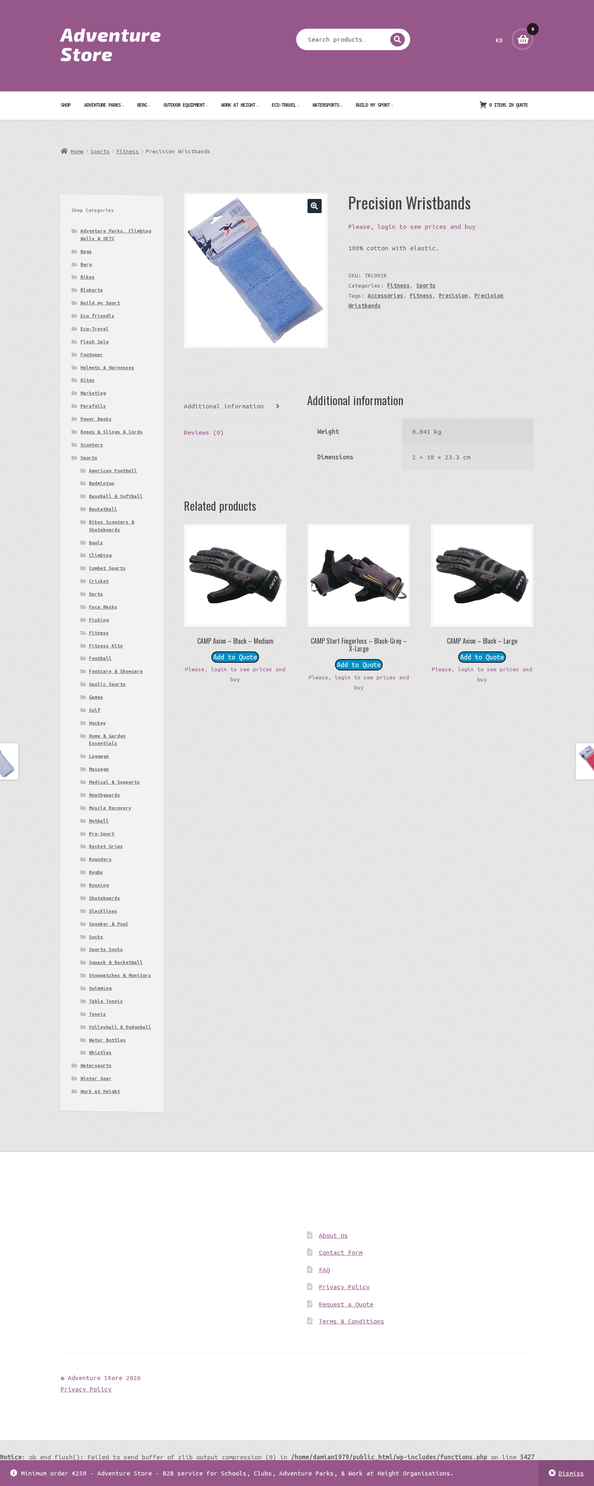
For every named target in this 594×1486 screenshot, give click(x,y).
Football (100, 658)
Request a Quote (346, 1304)
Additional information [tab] (224, 406)
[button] (315, 206)
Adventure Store (111, 44)
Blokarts (91, 289)
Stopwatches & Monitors (120, 975)
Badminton (101, 483)
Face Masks (103, 606)
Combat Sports (107, 568)
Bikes (87, 276)
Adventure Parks (102, 105)
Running (99, 885)
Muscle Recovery (110, 807)
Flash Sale (94, 341)
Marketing (93, 392)
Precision (453, 295)
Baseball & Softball (116, 496)
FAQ (324, 1269)
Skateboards (104, 897)
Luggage (99, 756)
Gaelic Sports (107, 684)
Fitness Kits (106, 645)
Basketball (103, 509)
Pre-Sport (101, 833)
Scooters (91, 444)
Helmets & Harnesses (107, 367)
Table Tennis (106, 1001)
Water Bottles (107, 1039)
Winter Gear (96, 1078)
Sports (100, 151)
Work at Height (238, 105)
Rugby (96, 872)
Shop (65, 105)
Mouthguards (104, 794)
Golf (94, 709)
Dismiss (571, 1473)
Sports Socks (106, 949)
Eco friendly (97, 315)
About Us (333, 1235)
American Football (113, 470)
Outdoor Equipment (183, 105)
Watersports (325, 105)
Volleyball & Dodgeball (120, 1026)
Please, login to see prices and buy (412, 226)
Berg (142, 105)
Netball (99, 820)
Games (96, 697)
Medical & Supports (114, 781)
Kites (87, 380)
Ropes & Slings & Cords (111, 431)
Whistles (100, 1052)
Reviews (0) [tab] (204, 432)
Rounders (100, 859)
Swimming (100, 988)
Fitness (127, 151)
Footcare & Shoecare (116, 671)
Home (77, 151)
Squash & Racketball (116, 962)
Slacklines (103, 910)
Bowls (96, 542)
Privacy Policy (344, 1286)
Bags (86, 251)
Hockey (97, 722)
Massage (99, 769)
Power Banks (96, 418)
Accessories (385, 295)
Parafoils (93, 405)
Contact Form (340, 1252)
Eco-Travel (284, 105)
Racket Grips (106, 846)
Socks (96, 936)
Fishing (99, 619)
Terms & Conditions (351, 1321)
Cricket (99, 580)
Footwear (91, 354)
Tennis (97, 1014)
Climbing (100, 555)
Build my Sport (373, 105)
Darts (96, 593)
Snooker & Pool (108, 923)
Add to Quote (235, 657)
